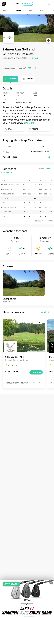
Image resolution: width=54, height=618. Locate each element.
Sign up (27, 4)
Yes (29, 68)
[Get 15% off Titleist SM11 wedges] (27, 599)
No (35, 68)
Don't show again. (27, 616)
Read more (29, 123)
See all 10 (44, 312)
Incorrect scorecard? (44, 221)
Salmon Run (6, 172)
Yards (41, 169)
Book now (36, 372)
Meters (48, 169)
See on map (33, 58)
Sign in (16, 4)
